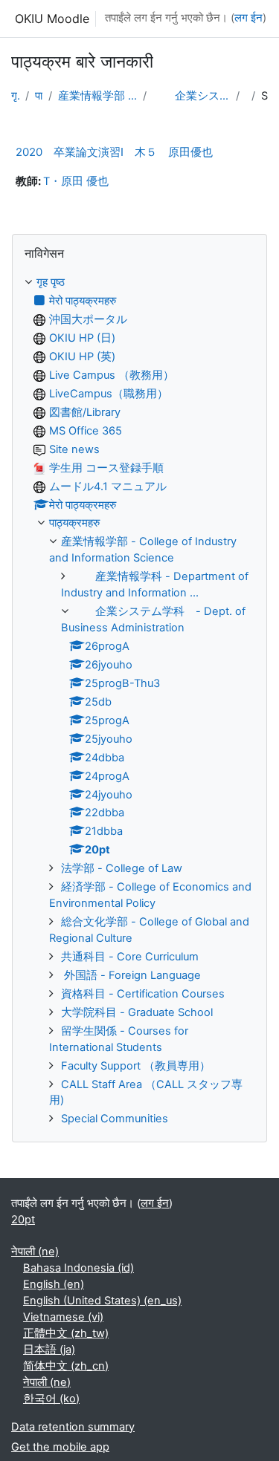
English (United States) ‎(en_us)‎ (102, 1300)
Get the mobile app (60, 1447)
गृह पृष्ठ (15, 96)
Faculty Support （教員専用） (136, 1066)
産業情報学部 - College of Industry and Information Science (97, 96)
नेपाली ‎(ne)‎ (35, 1251)
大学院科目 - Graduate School (137, 1012)
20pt (23, 1219)
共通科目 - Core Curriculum (130, 956)
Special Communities (114, 1118)
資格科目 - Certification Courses (143, 993)
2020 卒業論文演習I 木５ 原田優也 (114, 152)
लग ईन (248, 18)
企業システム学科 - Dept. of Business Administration (192, 96)
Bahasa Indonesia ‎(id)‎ (78, 1268)
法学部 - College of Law (121, 868)
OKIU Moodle (52, 18)
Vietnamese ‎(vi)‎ (63, 1317)
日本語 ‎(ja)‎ (49, 1349)
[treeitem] (139, 701)
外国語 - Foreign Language (131, 975)
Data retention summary (73, 1427)
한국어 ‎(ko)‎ (51, 1398)
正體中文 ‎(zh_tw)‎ (66, 1333)
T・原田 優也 (76, 181)
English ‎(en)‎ (53, 1284)
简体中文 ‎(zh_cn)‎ (66, 1366)
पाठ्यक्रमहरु (38, 96)
